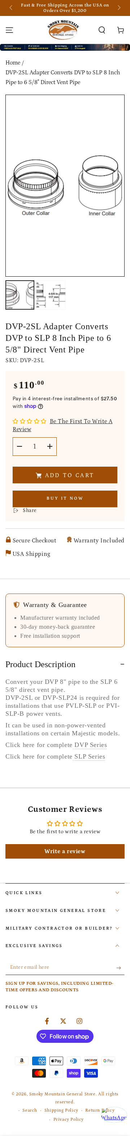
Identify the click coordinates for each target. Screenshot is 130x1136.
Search (29, 1110)
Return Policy (99, 1110)
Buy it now (65, 498)
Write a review (64, 851)
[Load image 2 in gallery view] (50, 295)
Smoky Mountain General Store (62, 1094)
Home (12, 62)
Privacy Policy (68, 1119)
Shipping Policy (61, 1110)
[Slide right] (118, 8)
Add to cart (69, 475)
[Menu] (9, 30)
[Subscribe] (120, 968)
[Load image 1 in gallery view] (19, 295)
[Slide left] (11, 8)
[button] (101, 30)
